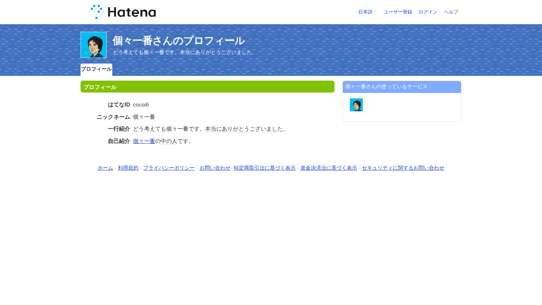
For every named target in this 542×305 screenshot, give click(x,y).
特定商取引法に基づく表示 (265, 168)
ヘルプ (451, 12)
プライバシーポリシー (169, 168)
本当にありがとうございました (244, 128)
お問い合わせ (215, 168)
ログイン (428, 12)
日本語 (365, 12)
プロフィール (96, 69)
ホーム (105, 168)
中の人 (169, 141)
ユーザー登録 (398, 12)
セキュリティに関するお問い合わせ (403, 168)
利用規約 (128, 168)
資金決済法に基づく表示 (328, 168)
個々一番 (144, 141)
